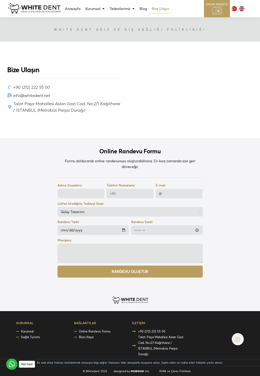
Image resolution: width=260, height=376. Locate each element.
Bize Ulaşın (160, 9)
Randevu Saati (142, 222)
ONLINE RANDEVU (217, 4)
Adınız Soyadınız (69, 185)
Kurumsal (92, 9)
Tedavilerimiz (119, 9)
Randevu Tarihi (68, 222)
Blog (143, 9)
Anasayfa (72, 9)
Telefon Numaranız (120, 185)
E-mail (160, 185)
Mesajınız (64, 240)
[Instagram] (238, 339)
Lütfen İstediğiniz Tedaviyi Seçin (80, 204)
